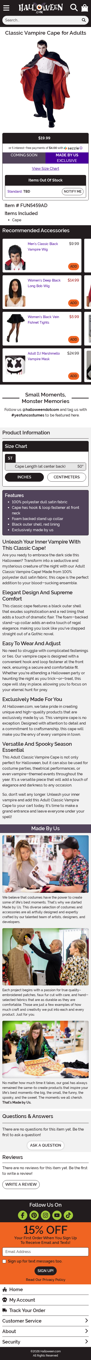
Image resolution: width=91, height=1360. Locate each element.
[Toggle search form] (74, 7)
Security (11, 1342)
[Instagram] (45, 1215)
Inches (24, 477)
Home (16, 1289)
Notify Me (72, 191)
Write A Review (21, 1184)
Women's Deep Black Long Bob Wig (44, 283)
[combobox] (40, 20)
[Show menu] (6, 7)
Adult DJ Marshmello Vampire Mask (44, 356)
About (9, 1331)
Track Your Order (27, 1310)
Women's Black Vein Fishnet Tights (43, 319)
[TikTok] (68, 1215)
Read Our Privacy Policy (45, 1280)
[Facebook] (22, 1215)
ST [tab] (10, 458)
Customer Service (22, 1321)
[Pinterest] (34, 1215)
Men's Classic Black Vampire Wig (43, 246)
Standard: (14, 191)
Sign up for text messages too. (35, 1261)
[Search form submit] (84, 20)
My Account (22, 1300)
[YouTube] (57, 1215)
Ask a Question (45, 1145)
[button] (85, 7)
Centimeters (67, 477)
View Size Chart (45, 168)
